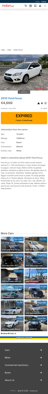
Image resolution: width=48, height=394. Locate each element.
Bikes (7, 357)
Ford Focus (18, 50)
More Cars (7, 233)
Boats (8, 372)
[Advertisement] (24, 29)
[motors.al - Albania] (13, 391)
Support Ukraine (24, 338)
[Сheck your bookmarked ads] (35, 6)
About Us (9, 380)
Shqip (37, 1)
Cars (3, 50)
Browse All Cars (7, 333)
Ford (9, 50)
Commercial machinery (16, 365)
